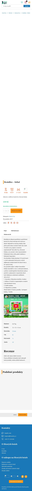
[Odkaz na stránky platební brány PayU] (7, 476)
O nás (3, 448)
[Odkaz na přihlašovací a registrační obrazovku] (22, 2)
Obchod (10, 13)
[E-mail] (17, 223)
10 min (6, 192)
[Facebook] (8, 223)
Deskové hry (17, 13)
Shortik (19, 487)
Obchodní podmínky (7, 466)
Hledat (27, 6)
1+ (16, 192)
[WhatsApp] (14, 223)
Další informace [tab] (15, 230)
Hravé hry (4, 13)
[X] (11, 223)
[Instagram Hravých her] (26, 476)
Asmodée (25, 192)
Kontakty (4, 451)
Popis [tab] (5, 230)
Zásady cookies (6, 470)
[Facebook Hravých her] (22, 476)
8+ (13, 192)
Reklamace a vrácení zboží (8, 464)
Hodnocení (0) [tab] (7, 234)
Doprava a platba (6, 462)
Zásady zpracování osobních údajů (10, 468)
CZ (13, 342)
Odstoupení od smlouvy (16, 481)
